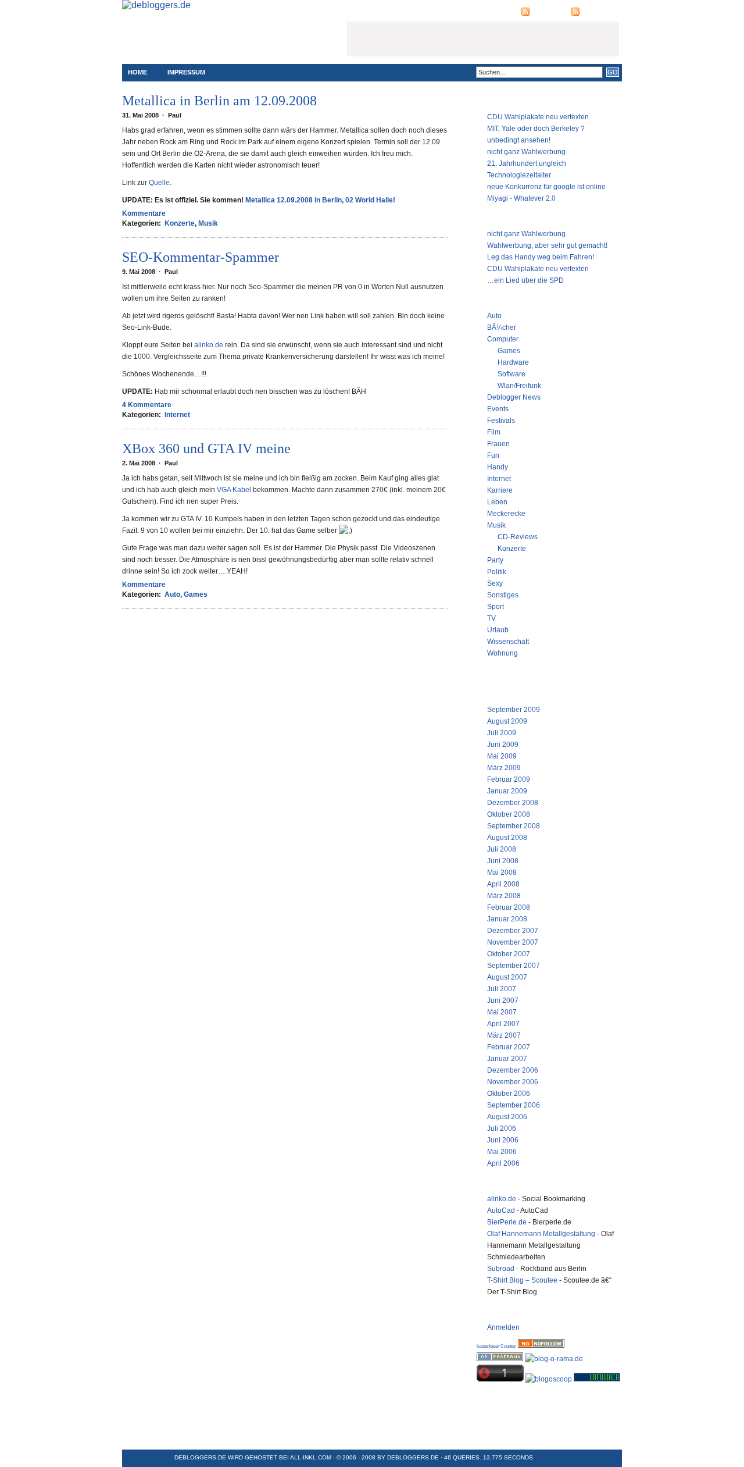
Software (511, 374)
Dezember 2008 (512, 803)
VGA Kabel (234, 490)
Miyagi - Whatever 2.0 (521, 198)
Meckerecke (506, 514)
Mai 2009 (502, 756)
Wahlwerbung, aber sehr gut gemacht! (547, 245)
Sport (495, 607)
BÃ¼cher (501, 327)
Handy (497, 467)
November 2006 (512, 1082)
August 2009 (507, 721)
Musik (208, 223)
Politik (496, 572)
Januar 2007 (507, 1059)
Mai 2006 (502, 1152)
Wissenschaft (508, 642)
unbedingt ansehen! (518, 140)
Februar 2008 (508, 907)
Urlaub (498, 630)
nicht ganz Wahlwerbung (526, 152)
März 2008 (504, 896)
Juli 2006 (501, 1128)
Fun (493, 455)
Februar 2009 (508, 779)
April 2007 (503, 1024)
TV (491, 618)
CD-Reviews (518, 537)
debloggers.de (413, 1457)
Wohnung (502, 653)
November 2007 (512, 942)
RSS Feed (547, 11)
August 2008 (507, 838)
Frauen (498, 444)
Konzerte (179, 223)
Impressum (186, 72)
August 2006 (507, 1117)
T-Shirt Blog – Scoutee (522, 1280)
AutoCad (501, 1210)
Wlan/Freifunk (519, 386)
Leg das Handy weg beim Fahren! (540, 257)
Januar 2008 (507, 919)
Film (493, 432)
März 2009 (504, 768)
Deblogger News (514, 397)
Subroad (500, 1269)
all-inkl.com (310, 1457)
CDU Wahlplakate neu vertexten (538, 117)
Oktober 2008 (508, 814)
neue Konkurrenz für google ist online (546, 187)
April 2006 (503, 1163)
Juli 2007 (501, 989)
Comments (600, 11)
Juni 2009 (502, 744)
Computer (502, 339)
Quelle (159, 183)
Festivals (501, 420)
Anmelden (503, 1327)
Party (495, 560)
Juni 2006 (502, 1140)
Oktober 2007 (508, 954)
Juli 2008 (501, 849)
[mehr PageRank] (500, 1359)
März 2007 (504, 1035)
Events (498, 409)
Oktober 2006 (508, 1093)
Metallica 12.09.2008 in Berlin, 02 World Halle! (320, 200)
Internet (177, 415)
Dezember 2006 (512, 1070)
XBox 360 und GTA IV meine (206, 448)
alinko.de (208, 345)
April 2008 (503, 884)
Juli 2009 (501, 733)
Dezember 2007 (512, 931)
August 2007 (507, 977)
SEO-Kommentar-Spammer (200, 257)
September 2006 (513, 1105)
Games (196, 594)
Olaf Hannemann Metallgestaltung (541, 1234)
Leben (497, 502)
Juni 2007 (502, 1000)
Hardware (513, 362)
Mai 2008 (502, 872)
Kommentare (144, 213)
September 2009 (513, 710)
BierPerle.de (507, 1222)
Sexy (495, 583)
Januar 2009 (507, 791)
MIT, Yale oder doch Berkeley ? (536, 128)
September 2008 (513, 826)
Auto (172, 594)
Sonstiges (502, 595)
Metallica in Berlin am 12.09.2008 (219, 100)
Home (137, 72)
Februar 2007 (508, 1047)
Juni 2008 (502, 861)
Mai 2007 (502, 1012)
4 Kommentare (146, 405)
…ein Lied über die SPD (525, 280)
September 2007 (513, 966)
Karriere (500, 490)
